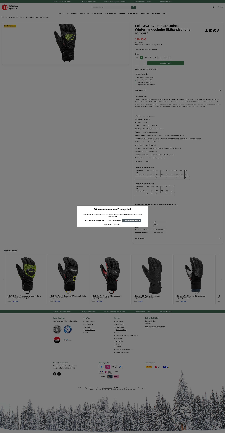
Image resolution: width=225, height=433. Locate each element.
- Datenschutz (117, 224)
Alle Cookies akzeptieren (132, 220)
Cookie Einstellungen (114, 220)
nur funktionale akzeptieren (94, 220)
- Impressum (108, 224)
